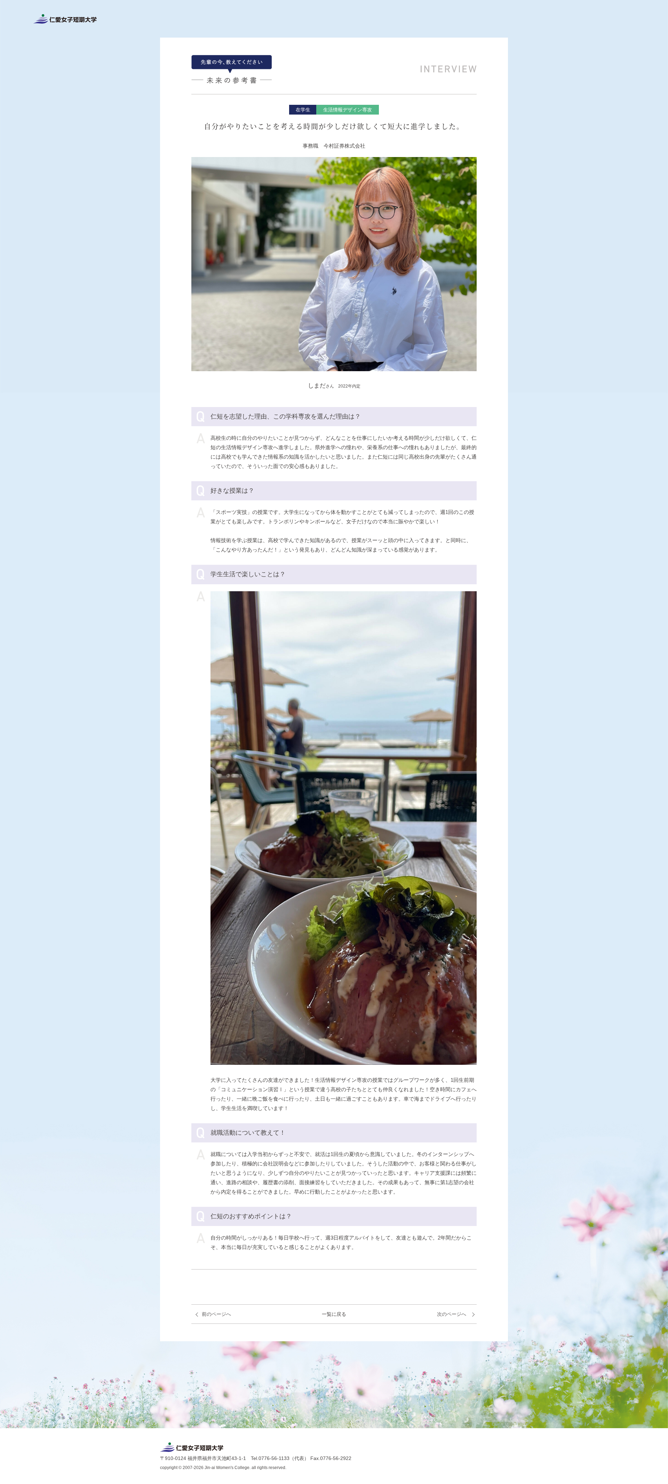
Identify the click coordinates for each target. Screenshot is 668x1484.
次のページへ (451, 1314)
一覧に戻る (334, 1314)
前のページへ (216, 1314)
